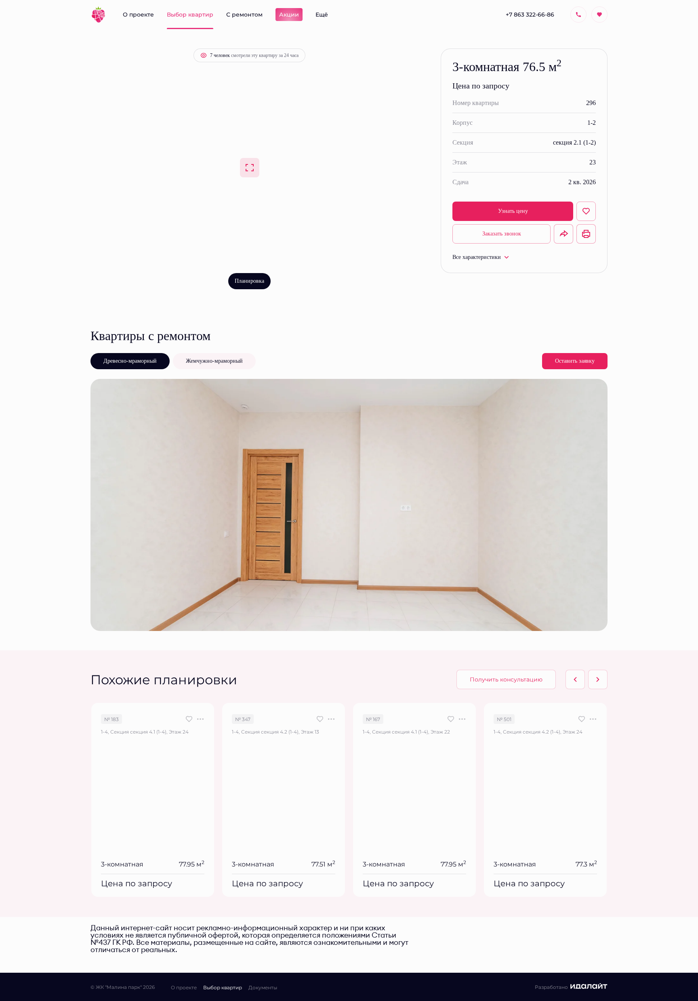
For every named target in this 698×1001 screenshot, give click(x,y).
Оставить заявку (575, 361)
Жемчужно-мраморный (214, 361)
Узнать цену (513, 211)
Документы (262, 987)
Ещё (321, 14)
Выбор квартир (222, 987)
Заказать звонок (501, 234)
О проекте (184, 987)
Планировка (249, 281)
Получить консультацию (506, 679)
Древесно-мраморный (130, 361)
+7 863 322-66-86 (530, 14)
